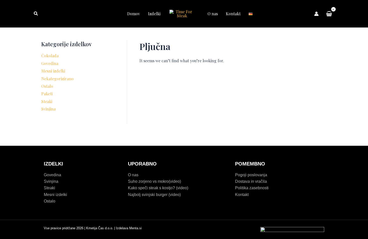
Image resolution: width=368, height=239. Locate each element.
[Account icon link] (316, 14)
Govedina (49, 63)
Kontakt (233, 13)
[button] (36, 13)
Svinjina (48, 109)
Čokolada (50, 55)
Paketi (47, 93)
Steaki (46, 101)
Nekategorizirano (57, 78)
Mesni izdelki (53, 71)
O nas (213, 13)
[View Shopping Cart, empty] (329, 13)
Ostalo (47, 86)
